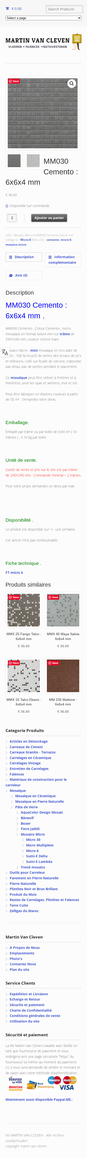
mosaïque (19, 377)
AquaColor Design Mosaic (42, 812)
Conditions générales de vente (35, 1015)
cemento (53, 240)
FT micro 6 (14, 572)
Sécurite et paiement (27, 1004)
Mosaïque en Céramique (35, 796)
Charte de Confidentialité (31, 1010)
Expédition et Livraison (29, 994)
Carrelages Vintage (25, 763)
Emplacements (22, 953)
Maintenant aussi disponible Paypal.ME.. (39, 1099)
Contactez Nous (23, 964)
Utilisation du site (24, 1021)
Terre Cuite (19, 905)
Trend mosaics (33, 867)
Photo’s (16, 958)
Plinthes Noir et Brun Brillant (34, 889)
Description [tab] (24, 257)
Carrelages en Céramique (30, 757)
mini (34, 350)
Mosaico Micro (33, 834)
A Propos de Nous (25, 947)
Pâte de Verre (26, 807)
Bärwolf (27, 818)
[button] (71, 83)
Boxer (25, 823)
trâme (65, 334)
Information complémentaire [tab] (62, 260)
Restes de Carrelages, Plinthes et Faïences (44, 899)
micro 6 (66, 240)
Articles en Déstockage (29, 741)
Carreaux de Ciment (26, 747)
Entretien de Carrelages (29, 768)
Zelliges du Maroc (24, 911)
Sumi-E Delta (36, 856)
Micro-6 (25, 240)
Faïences (17, 774)
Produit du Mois (23, 894)
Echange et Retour (25, 999)
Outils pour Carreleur (27, 872)
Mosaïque (18, 790)
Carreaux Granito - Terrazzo (33, 752)
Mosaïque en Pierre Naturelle (39, 801)
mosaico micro (16, 244)
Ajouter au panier (49, 217)
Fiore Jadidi (30, 828)
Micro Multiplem (40, 845)
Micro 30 (33, 839)
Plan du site (19, 969)
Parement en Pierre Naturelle (34, 878)
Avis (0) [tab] (21, 275)
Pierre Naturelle (23, 883)
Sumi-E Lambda (39, 861)
